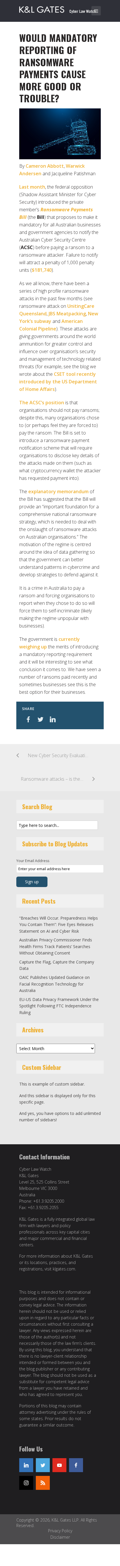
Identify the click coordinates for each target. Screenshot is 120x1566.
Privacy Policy (60, 1530)
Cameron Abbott (45, 166)
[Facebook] (76, 1465)
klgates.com (64, 1269)
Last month (32, 187)
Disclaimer (60, 1537)
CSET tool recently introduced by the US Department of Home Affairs (58, 381)
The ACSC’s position (42, 402)
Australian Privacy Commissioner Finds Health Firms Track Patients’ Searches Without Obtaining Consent (55, 946)
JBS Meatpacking (67, 313)
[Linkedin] (26, 1465)
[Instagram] (26, 1483)
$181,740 (42, 270)
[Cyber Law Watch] (61, 8)
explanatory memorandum (58, 491)
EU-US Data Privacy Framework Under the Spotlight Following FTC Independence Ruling (59, 1006)
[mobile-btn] (96, 10)
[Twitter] (43, 1465)
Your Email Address (32, 860)
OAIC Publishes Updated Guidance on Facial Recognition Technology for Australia (54, 984)
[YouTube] (59, 1465)
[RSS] (43, 1483)
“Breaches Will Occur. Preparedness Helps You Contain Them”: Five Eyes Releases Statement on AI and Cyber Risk (58, 924)
